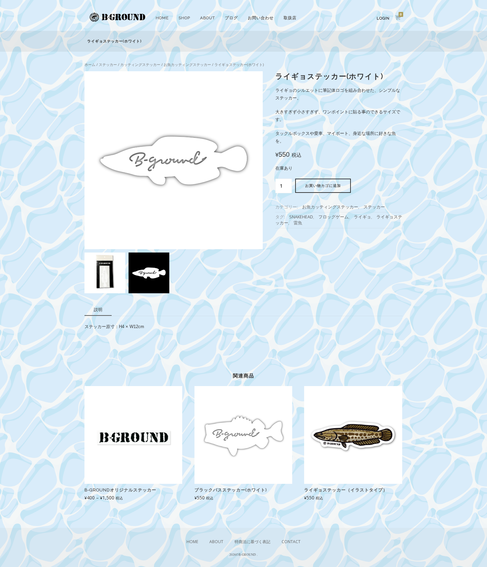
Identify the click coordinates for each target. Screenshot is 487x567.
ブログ (231, 18)
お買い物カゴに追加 (323, 186)
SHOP (184, 18)
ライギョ (362, 217)
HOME (162, 18)
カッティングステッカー (140, 64)
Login (383, 18)
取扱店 (290, 18)
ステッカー (108, 64)
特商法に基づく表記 (252, 541)
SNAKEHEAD (301, 217)
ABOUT (207, 18)
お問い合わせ (261, 18)
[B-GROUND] (117, 22)
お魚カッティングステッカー (187, 64)
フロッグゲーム (333, 217)
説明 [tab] (98, 309)
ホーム (89, 64)
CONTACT (291, 541)
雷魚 (298, 223)
